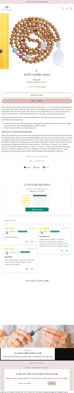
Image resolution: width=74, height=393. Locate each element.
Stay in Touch (36, 363)
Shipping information (37, 156)
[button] (33, 87)
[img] (10, 228)
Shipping (29, 82)
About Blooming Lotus (36, 367)
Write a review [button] (37, 209)
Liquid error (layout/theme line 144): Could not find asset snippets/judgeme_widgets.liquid (37, 193)
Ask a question (37, 161)
